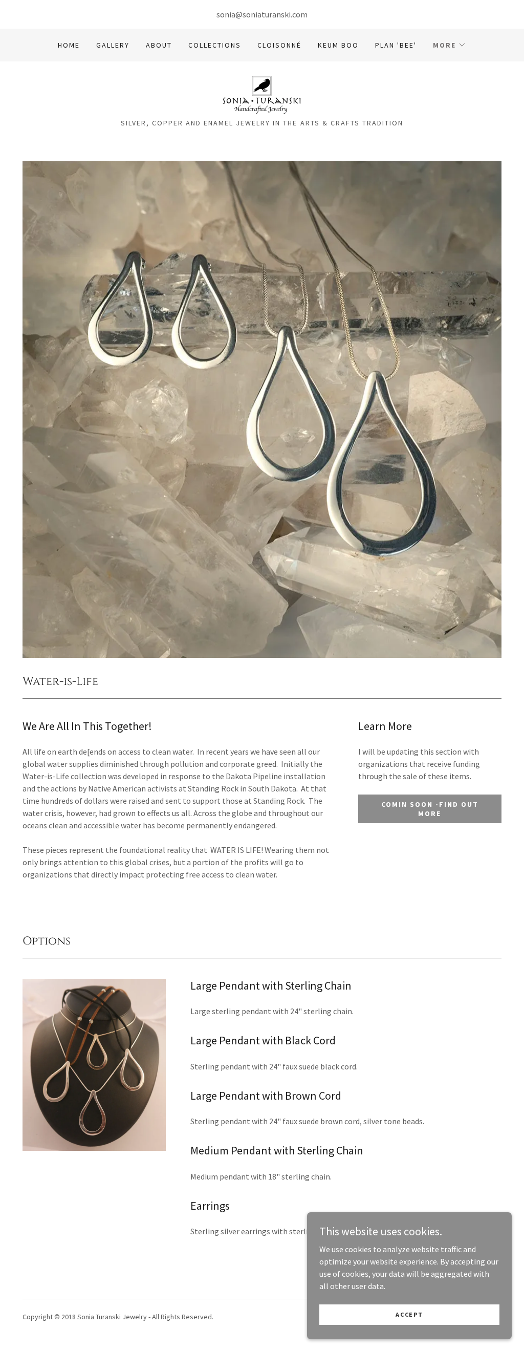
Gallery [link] (112, 45)
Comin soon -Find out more (429, 809)
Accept (409, 1314)
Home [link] (69, 45)
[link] (262, 93)
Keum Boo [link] (338, 45)
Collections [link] (214, 45)
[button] (449, 45)
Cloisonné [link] (279, 45)
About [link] (159, 45)
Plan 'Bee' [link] (396, 45)
